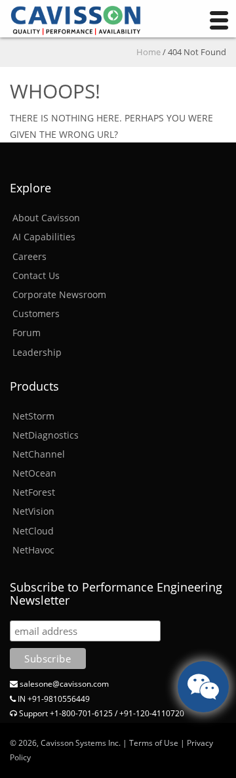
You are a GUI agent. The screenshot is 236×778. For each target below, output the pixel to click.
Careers (29, 256)
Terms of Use (153, 742)
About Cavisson (46, 217)
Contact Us (36, 275)
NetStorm (33, 416)
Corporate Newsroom (59, 294)
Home (148, 52)
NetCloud (33, 531)
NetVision (33, 511)
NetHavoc (33, 550)
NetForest (33, 492)
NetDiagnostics (45, 435)
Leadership (37, 352)
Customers (36, 313)
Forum (26, 332)
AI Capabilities (43, 236)
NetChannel (38, 454)
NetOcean (34, 473)
